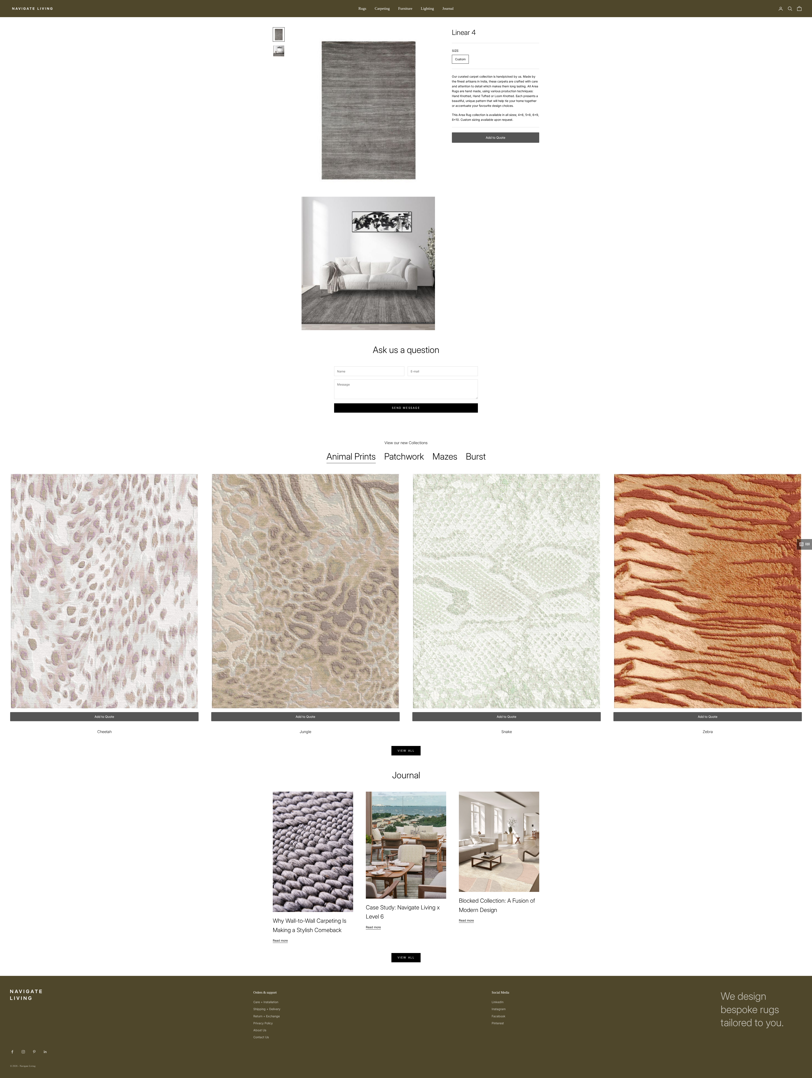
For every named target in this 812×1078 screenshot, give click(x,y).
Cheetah (104, 731)
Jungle (305, 731)
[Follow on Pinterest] (34, 1052)
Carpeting (382, 8)
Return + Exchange (266, 1016)
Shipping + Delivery (266, 1009)
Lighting (427, 8)
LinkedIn (497, 1002)
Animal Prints (351, 456)
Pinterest (498, 1023)
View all (406, 750)
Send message (406, 407)
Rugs (362, 8)
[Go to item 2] (279, 51)
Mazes (444, 456)
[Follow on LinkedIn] (45, 1052)
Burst (476, 456)
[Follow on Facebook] (12, 1052)
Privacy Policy (263, 1023)
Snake (506, 731)
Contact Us (261, 1037)
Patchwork (404, 456)
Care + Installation (265, 1002)
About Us (259, 1030)
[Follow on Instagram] (23, 1052)
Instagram (499, 1009)
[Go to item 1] (279, 34)
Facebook (498, 1016)
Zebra (708, 731)
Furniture (405, 8)
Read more (280, 940)
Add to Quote (495, 138)
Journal (448, 8)
